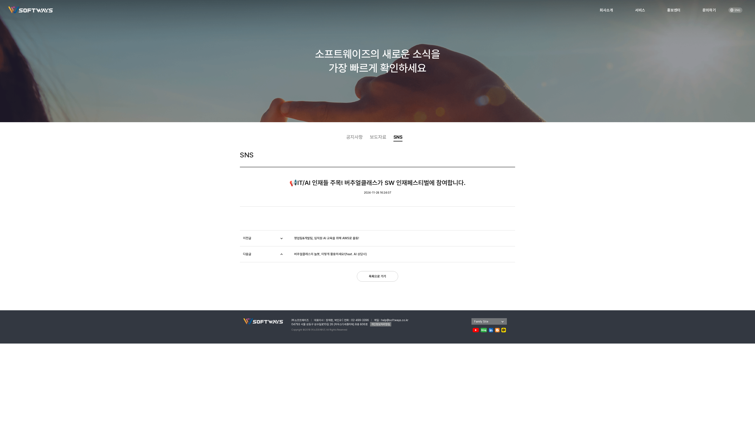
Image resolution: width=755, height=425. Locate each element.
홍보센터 (673, 10)
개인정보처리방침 (380, 324)
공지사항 (354, 137)
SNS (397, 137)
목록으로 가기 (377, 276)
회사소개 (606, 10)
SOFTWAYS (30, 9)
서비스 (640, 10)
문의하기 (709, 10)
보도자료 (378, 137)
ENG (737, 10)
